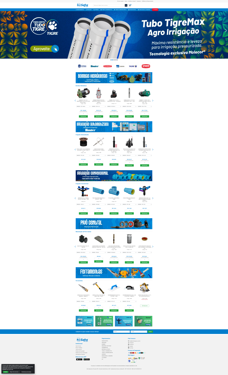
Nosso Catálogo (79, 347)
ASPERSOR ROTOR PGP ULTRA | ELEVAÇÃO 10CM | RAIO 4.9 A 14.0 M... (144, 150)
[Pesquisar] (126, 5)
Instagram (131, 342)
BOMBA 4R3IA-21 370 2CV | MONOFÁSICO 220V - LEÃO (129, 101)
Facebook (131, 344)
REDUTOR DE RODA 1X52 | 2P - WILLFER (83, 247)
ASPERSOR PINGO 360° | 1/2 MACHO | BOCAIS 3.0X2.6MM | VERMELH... (145, 199)
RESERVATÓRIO (105, 340)
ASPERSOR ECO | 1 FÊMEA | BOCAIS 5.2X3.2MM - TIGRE (83, 199)
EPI (102, 359)
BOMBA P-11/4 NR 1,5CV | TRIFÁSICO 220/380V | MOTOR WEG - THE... (145, 101)
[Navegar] (2, 31)
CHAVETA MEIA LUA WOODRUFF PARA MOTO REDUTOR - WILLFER (98, 247)
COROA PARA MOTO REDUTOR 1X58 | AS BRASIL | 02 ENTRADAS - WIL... (144, 247)
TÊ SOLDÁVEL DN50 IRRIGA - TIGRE (114, 199)
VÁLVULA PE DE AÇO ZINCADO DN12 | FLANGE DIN (129, 247)
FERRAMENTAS (105, 347)
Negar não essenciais (14, 371)
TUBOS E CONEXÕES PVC (107, 350)
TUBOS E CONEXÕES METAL (107, 352)
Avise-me (145, 305)
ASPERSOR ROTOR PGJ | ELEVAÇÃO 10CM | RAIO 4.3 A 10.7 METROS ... (114, 150)
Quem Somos (78, 346)
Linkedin (131, 346)
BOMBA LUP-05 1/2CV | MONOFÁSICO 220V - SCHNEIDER (114, 101)
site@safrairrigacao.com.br (134, 341)
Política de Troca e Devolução (81, 352)
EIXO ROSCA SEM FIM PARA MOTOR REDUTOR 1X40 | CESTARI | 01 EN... (114, 247)
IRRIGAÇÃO (104, 342)
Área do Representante (148, 1)
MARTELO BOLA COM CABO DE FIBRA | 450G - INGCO (99, 296)
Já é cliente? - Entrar (123, 1)
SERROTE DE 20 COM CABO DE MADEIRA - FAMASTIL (83, 296)
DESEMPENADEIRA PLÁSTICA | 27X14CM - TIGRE (114, 296)
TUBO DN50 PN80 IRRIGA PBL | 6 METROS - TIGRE (98, 199)
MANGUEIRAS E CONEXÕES (107, 355)
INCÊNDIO (104, 354)
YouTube (131, 347)
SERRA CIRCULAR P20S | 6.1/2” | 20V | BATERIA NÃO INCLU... (144, 296)
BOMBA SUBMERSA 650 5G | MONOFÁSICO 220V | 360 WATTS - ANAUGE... (98, 101)
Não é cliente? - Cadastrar (135, 1)
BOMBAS (103, 344)
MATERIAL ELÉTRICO (106, 349)
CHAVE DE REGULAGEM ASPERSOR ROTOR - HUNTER (98, 150)
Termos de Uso (79, 349)
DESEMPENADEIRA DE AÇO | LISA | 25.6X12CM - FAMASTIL (129, 296)
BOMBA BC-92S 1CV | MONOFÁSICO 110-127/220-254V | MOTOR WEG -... (83, 101)
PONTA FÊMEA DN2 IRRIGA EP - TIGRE (129, 199)
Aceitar (5, 371)
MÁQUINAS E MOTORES (106, 345)
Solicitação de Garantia (80, 354)
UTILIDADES (104, 357)
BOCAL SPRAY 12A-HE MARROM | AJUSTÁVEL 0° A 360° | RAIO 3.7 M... (83, 150)
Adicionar (84, 116)
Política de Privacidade (80, 351)
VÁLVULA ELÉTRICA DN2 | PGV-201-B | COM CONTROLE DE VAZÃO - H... (129, 150)
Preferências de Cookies (26, 371)
